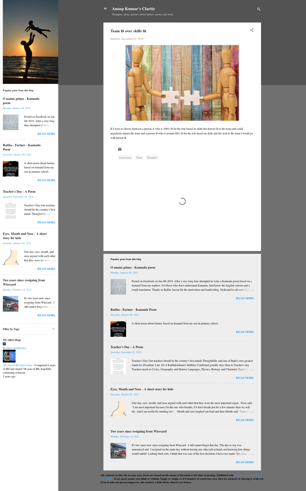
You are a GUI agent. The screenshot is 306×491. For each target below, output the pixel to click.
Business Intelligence (14, 348)
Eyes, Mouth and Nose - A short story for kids (141, 389)
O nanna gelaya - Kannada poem (132, 267)
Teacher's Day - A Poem (126, 347)
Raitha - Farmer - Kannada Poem (133, 309)
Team (139, 157)
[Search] (259, 9)
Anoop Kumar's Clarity (133, 8)
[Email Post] (120, 150)
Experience (125, 157)
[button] (252, 30)
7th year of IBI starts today (17, 365)
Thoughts (152, 157)
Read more (245, 298)
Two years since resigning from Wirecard (138, 431)
